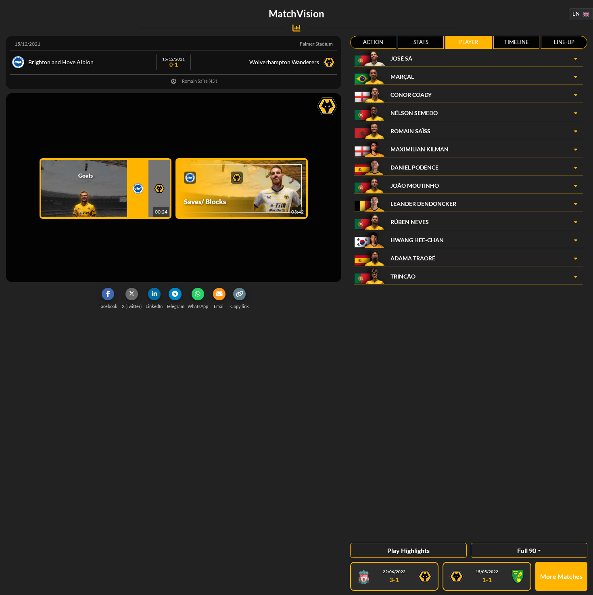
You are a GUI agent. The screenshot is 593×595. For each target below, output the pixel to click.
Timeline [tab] (516, 42)
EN (576, 13)
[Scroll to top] (581, 583)
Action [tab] (373, 42)
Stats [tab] (420, 42)
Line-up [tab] (564, 42)
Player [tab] (468, 42)
